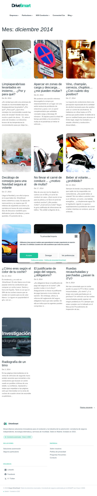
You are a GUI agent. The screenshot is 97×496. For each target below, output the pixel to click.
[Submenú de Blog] (72, 15)
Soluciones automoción (12, 449)
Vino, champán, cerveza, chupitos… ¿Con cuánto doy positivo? (79, 89)
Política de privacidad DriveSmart (55, 260)
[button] (76, 236)
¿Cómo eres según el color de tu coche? (16, 270)
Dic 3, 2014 (6, 369)
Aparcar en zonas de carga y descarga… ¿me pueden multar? (48, 87)
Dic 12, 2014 (70, 185)
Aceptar (29, 255)
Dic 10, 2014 (6, 276)
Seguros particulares (11, 452)
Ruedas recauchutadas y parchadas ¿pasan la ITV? (80, 273)
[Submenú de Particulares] (32, 15)
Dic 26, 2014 (6, 98)
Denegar (48, 255)
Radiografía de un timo (14, 363)
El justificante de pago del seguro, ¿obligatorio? (45, 272)
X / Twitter (11, 478)
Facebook (11, 474)
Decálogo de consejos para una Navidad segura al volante (14, 182)
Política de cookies (37, 260)
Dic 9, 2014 (38, 279)
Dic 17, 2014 (70, 98)
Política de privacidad (58, 452)
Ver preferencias (68, 255)
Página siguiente (87, 407)
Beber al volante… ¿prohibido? (78, 179)
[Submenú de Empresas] (18, 15)
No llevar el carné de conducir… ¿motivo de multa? (48, 181)
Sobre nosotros (55, 449)
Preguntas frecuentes (58, 455)
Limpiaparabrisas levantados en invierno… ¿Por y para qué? (13, 89)
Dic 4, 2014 (70, 283)
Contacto (53, 458)
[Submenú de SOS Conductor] (49, 15)
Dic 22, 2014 (38, 95)
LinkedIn (10, 470)
